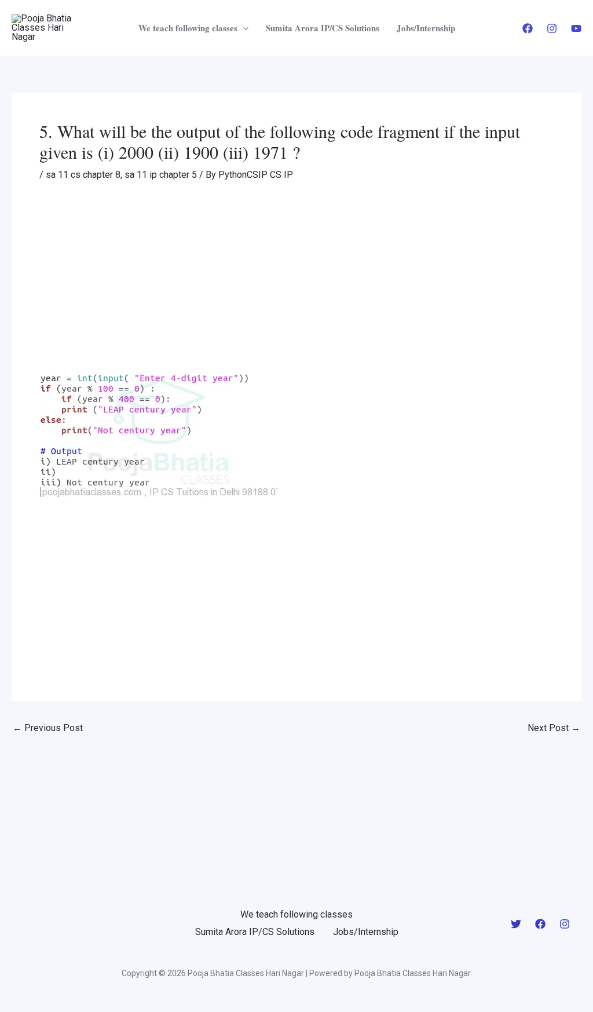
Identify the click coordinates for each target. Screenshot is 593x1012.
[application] (242, 28)
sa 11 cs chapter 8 (83, 174)
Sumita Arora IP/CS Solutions (322, 27)
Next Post (554, 728)
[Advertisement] (296, 281)
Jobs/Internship (426, 27)
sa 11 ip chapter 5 (161, 174)
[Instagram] (552, 28)
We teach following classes (187, 27)
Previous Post (48, 728)
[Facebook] (527, 28)
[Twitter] (516, 924)
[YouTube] (576, 28)
